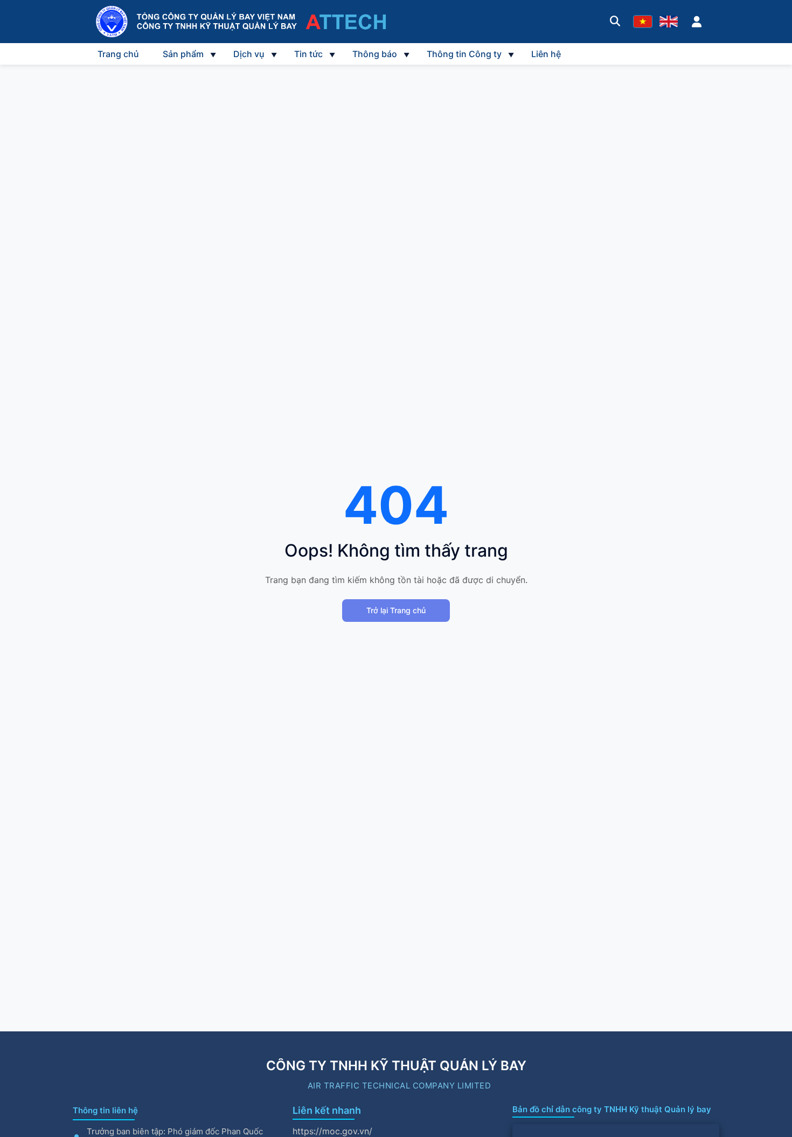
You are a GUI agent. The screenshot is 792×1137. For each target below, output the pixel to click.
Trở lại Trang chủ (396, 610)
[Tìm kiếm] (614, 21)
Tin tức (308, 53)
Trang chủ (118, 53)
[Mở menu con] (213, 54)
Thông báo (374, 53)
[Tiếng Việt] (642, 21)
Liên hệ (546, 53)
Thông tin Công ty (464, 53)
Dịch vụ (249, 53)
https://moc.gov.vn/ (332, 1131)
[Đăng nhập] (696, 21)
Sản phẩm (183, 53)
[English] (668, 21)
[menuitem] (118, 54)
